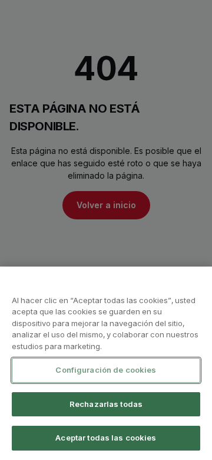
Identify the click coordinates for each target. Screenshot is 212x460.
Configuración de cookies (105, 369)
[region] (106, 363)
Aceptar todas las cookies (105, 437)
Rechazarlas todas (106, 404)
